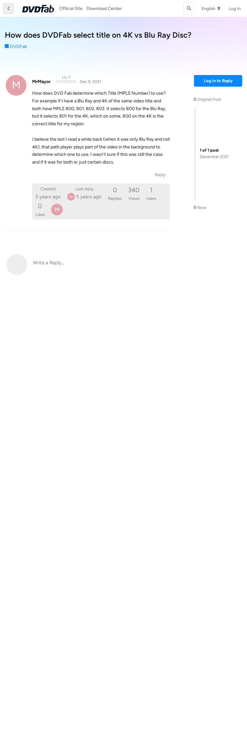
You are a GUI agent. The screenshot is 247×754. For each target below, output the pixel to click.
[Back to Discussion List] (8, 8)
